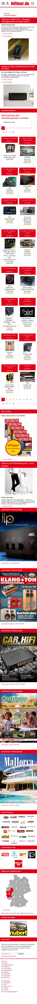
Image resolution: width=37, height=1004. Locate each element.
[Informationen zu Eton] (30, 822)
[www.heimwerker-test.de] (23, 858)
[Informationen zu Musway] (29, 831)
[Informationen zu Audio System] (13, 818)
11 (6, 132)
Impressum (6, 981)
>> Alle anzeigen (6, 36)
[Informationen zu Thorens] (6, 841)
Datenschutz (7, 986)
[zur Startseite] (20, 3)
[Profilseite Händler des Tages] (18, 928)
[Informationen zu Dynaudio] (6, 822)
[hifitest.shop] (18, 867)
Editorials (6, 977)
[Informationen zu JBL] (5, 832)
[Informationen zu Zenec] (31, 841)
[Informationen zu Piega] (14, 836)
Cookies (5, 988)
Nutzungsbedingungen (10, 992)
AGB (4, 984)
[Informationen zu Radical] (23, 837)
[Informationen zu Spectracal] (31, 836)
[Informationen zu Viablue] (14, 842)
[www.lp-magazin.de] (31, 858)
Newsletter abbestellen (8, 956)
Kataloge (6, 972)
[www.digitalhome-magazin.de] (5, 858)
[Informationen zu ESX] (22, 823)
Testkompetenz (8, 965)
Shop (5, 961)
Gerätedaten (7, 968)
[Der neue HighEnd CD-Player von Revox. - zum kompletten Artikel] (18, 95)
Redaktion (6, 967)
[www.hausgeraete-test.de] (14, 858)
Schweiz (7, 910)
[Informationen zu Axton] (21, 817)
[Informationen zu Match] (12, 831)
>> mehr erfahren (6, 459)
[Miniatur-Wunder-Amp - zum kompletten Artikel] (18, 49)
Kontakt (5, 990)
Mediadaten (7, 982)
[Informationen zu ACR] (6, 818)
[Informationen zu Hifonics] (31, 827)
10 (3, 132)
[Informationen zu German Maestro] (5, 827)
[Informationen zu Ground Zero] (14, 827)
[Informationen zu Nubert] (5, 836)
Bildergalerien (7, 970)
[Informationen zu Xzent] (22, 841)
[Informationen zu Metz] (21, 831)
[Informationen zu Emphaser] (15, 822)
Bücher (5, 963)
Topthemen (6, 976)
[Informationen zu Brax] (30, 817)
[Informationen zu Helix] (23, 827)
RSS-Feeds (6, 974)
